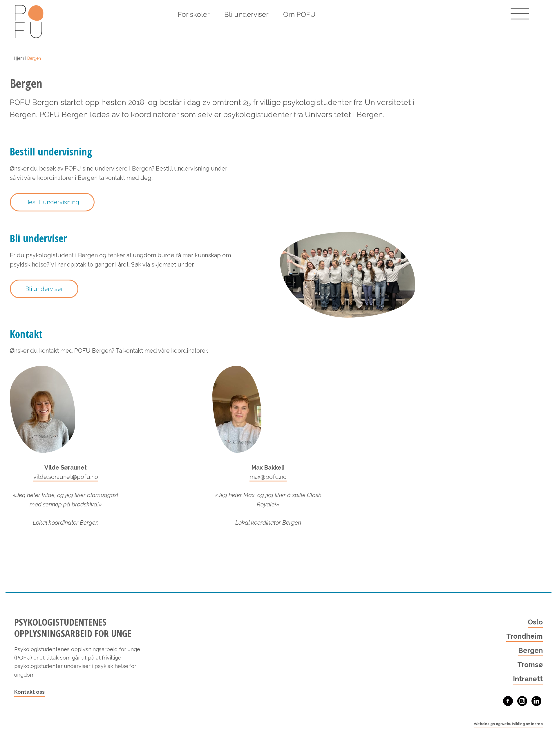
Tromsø (530, 664)
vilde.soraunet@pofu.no (65, 476)
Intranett (528, 679)
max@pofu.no (268, 476)
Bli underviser (246, 14)
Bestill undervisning (52, 202)
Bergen (530, 650)
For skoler (194, 14)
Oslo (535, 622)
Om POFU (299, 14)
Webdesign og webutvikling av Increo (508, 724)
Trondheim (524, 636)
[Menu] (520, 13)
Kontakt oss (29, 692)
